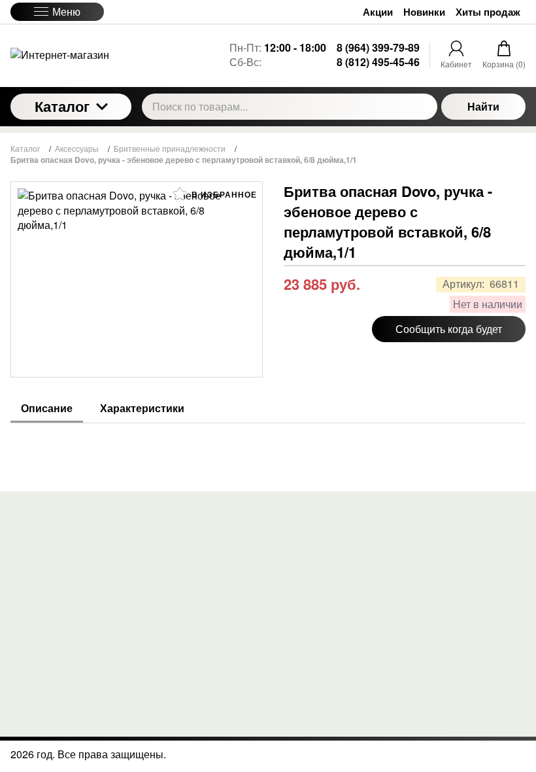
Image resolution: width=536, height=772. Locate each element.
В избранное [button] (223, 194)
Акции (378, 12)
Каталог (62, 106)
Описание (47, 408)
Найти (483, 106)
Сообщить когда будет (448, 328)
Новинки (424, 12)
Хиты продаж (488, 12)
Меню (66, 11)
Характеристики (142, 408)
